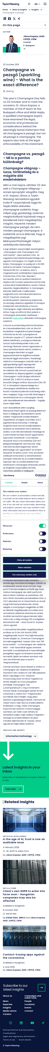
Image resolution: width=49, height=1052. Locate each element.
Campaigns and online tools (32, 996)
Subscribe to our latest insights (15, 988)
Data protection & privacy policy (18, 1030)
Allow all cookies (24, 560)
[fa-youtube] (30, 1023)
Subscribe (24, 770)
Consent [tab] (9, 483)
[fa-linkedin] (18, 1023)
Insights (35, 9)
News (5, 1001)
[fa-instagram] (8, 1023)
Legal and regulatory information (19, 1036)
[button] (29, 4)
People (28, 1001)
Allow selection (24, 567)
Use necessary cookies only (24, 575)
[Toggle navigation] (45, 4)
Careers (7, 1014)
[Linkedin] (4, 18)
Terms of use (9, 1040)
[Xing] (18, 18)
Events (27, 1007)
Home (5, 9)
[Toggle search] (29, 4)
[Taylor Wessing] (10, 4)
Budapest (30, 45)
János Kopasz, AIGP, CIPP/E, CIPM (23, 855)
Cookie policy (9, 1033)
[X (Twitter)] (14, 18)
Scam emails (25, 1040)
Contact (28, 1010)
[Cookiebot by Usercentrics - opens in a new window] (35, 475)
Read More (24, 45)
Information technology (19, 736)
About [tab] (40, 483)
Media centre (9, 1010)
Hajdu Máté (18, 318)
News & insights (19, 9)
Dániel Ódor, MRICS (16, 917)
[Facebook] (9, 18)
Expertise (7, 1004)
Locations (29, 1004)
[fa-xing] (41, 1023)
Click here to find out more (24, 834)
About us (7, 995)
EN (36, 4)
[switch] (42, 534)
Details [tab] (24, 483)
